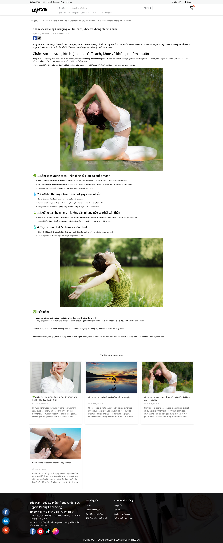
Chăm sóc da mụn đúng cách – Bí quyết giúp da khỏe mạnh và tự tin (167, 398)
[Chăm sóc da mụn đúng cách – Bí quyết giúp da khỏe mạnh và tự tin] (167, 377)
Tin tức (94, 12)
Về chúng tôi (73, 12)
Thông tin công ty (92, 509)
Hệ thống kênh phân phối (96, 518)
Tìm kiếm (147, 8)
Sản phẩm (85, 12)
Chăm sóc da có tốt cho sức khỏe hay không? (51, 462)
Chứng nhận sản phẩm (123, 518)
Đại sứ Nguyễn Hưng (94, 514)
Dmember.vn (134, 539)
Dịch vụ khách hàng (123, 500)
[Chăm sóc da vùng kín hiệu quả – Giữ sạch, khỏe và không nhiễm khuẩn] (40, 9)
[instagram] (55, 531)
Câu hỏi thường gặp (121, 514)
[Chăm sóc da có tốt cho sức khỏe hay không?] (55, 443)
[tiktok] (48, 531)
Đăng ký (190, 2)
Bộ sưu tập (105, 12)
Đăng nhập (177, 2)
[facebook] (33, 531)
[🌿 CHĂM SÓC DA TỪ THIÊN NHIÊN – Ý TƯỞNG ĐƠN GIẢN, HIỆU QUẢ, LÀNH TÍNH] (55, 377)
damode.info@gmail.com (62, 2)
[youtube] (40, 531)
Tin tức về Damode (59, 20)
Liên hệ (116, 509)
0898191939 (40, 2)
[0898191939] (5, 530)
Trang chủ (62, 12)
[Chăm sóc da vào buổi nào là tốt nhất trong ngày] (111, 377)
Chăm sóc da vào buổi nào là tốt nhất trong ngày (109, 397)
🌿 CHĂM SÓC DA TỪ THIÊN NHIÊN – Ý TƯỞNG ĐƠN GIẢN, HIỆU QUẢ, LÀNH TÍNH (55, 398)
